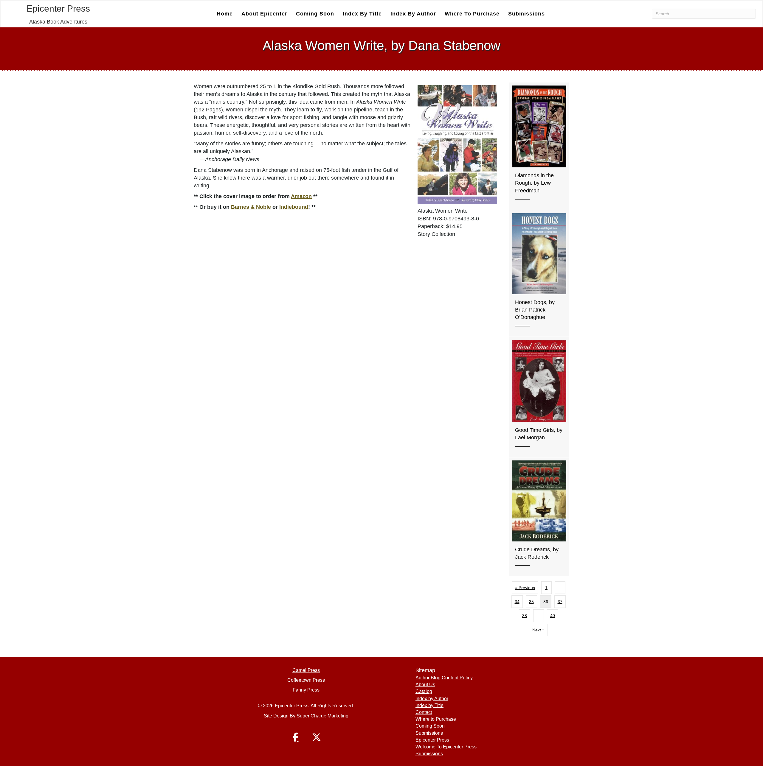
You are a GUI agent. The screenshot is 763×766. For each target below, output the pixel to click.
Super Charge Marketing (322, 715)
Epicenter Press (432, 739)
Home (225, 14)
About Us (425, 684)
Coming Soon (315, 14)
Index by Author (413, 14)
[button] (296, 737)
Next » (538, 630)
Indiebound (293, 207)
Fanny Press (306, 689)
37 (560, 601)
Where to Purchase (472, 14)
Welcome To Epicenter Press (446, 746)
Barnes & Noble (251, 207)
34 (517, 601)
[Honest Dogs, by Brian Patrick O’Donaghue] (539, 273)
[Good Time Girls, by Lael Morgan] (539, 397)
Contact (423, 712)
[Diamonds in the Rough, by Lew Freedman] (539, 146)
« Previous (525, 587)
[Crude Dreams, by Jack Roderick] (539, 516)
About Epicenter (264, 14)
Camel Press (306, 670)
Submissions (526, 14)
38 (524, 615)
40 (552, 615)
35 (531, 601)
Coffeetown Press (306, 680)
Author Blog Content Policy (444, 677)
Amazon (301, 196)
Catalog (423, 691)
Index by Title (362, 14)
